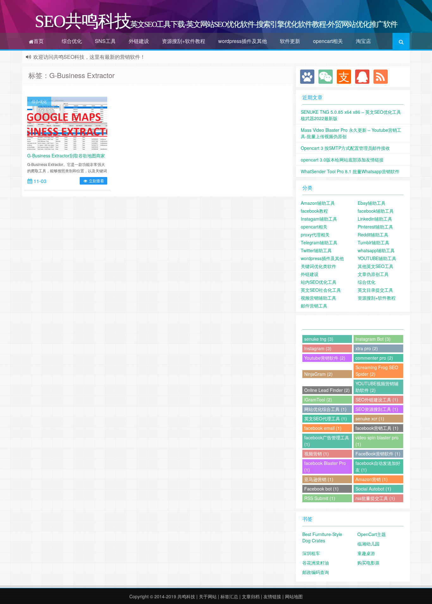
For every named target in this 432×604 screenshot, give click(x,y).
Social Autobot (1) (373, 488)
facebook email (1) (323, 428)
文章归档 (251, 596)
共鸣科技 (186, 596)
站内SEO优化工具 (318, 282)
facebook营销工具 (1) (376, 428)
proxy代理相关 (315, 234)
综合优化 (72, 41)
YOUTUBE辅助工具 (377, 258)
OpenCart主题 (371, 534)
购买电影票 (368, 562)
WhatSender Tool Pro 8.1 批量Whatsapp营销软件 (350, 171)
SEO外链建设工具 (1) (376, 399)
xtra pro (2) (366, 348)
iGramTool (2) (318, 399)
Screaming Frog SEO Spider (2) (376, 370)
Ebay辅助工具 (372, 203)
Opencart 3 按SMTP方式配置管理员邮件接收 (345, 148)
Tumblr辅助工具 (373, 242)
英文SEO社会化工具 (321, 290)
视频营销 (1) (316, 453)
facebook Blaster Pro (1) (325, 466)
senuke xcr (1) (369, 418)
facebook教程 (314, 211)
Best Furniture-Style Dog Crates (322, 537)
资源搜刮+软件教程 (183, 41)
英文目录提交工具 (375, 290)
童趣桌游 (366, 553)
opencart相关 (328, 41)
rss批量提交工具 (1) (375, 498)
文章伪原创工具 (373, 274)
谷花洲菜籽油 (315, 562)
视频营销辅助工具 (318, 298)
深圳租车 (311, 553)
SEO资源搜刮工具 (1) (376, 409)
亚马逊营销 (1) (318, 479)
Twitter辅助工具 (316, 250)
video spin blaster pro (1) (376, 440)
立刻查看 (96, 180)
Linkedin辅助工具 (375, 219)
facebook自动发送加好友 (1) (377, 466)
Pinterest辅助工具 (375, 226)
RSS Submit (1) (319, 498)
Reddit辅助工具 (373, 234)
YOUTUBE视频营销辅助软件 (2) (376, 386)
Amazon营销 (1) (371, 479)
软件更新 (290, 41)
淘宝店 (363, 41)
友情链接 (272, 596)
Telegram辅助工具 (319, 242)
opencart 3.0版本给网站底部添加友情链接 (342, 159)
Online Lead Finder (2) (327, 390)
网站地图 (294, 596)
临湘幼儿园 (368, 543)
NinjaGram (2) (318, 374)
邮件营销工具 (314, 305)
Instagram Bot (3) (373, 339)
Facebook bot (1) (321, 488)
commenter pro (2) (374, 358)
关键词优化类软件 (318, 266)
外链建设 (139, 41)
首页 (39, 41)
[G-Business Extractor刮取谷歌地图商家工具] (67, 122)
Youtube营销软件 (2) (324, 358)
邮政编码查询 (315, 572)
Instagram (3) (317, 348)
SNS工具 (105, 41)
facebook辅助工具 (376, 211)
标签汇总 (229, 596)
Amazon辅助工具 (318, 203)
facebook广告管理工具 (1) (326, 440)
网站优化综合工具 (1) (325, 409)
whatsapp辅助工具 (376, 250)
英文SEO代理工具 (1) (325, 418)
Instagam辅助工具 (319, 219)
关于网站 (208, 596)
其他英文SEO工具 (375, 266)
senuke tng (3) (318, 339)
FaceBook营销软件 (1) (377, 453)
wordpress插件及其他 (242, 41)
